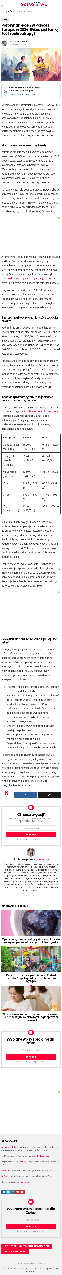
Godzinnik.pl (21, 1162)
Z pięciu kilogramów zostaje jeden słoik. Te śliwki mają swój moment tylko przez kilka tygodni (31, 940)
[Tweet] (49, 795)
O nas (33, 1268)
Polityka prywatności (49, 1268)
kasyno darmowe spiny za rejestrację (22, 278)
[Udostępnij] (25, 795)
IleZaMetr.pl (6, 1176)
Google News (23, 1182)
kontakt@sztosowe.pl (44, 1156)
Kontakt (24, 1268)
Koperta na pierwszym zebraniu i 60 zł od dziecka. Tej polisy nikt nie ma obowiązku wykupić (31, 978)
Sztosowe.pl (7, 1147)
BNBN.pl (5, 1170)
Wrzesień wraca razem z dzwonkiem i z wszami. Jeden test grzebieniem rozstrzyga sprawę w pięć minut (30, 1017)
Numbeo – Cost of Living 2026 (41, 411)
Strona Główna (10, 1268)
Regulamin (31, 1271)
